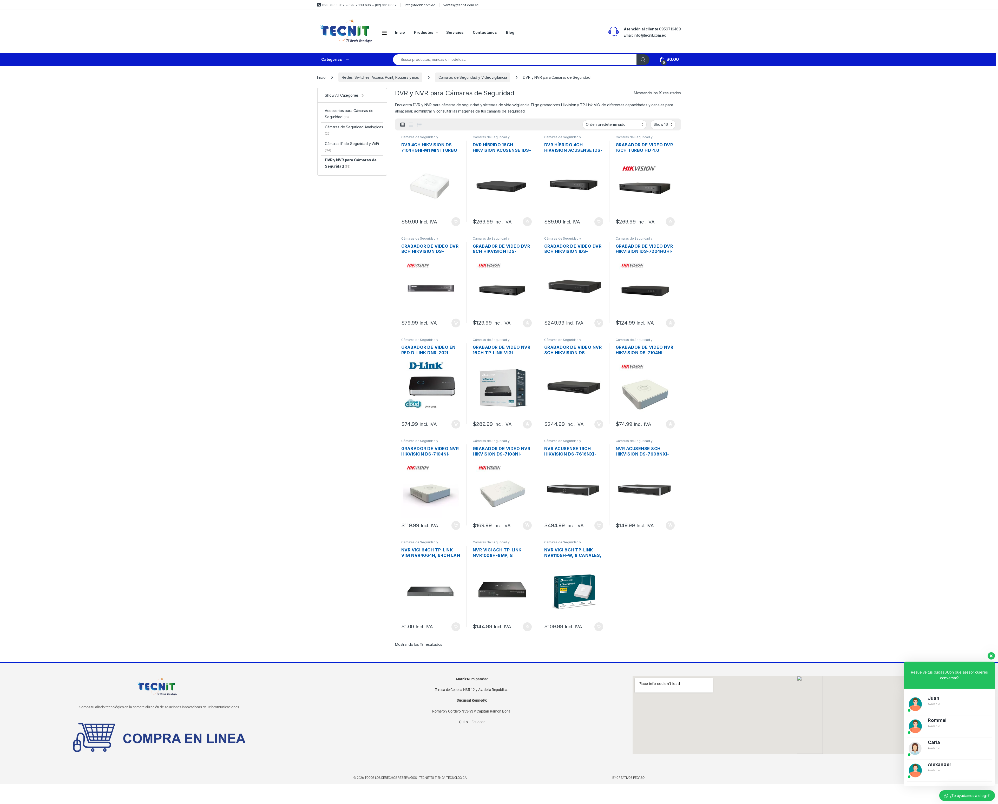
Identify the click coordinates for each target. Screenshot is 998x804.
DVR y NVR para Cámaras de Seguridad (351, 163)
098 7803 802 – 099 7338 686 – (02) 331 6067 (359, 5)
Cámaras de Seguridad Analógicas (354, 130)
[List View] (419, 125)
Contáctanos (485, 32)
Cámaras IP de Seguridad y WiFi (352, 146)
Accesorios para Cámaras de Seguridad (349, 113)
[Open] (384, 32)
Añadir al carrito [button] (455, 221)
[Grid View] (402, 125)
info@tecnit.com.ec (420, 5)
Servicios (455, 32)
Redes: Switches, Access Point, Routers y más (380, 77)
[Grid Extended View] (411, 125)
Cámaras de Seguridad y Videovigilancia (472, 77)
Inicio (400, 32)
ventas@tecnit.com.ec (461, 5)
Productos (424, 32)
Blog (510, 32)
